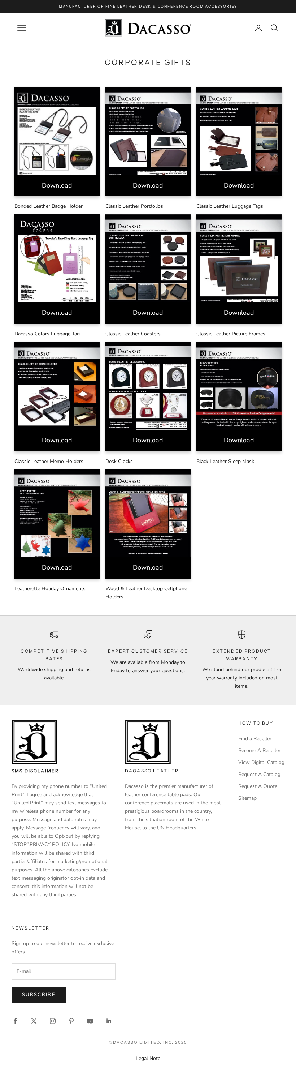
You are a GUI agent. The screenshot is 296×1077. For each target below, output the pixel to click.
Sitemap (247, 798)
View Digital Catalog (261, 762)
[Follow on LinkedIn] (109, 1021)
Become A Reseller (259, 750)
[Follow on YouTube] (90, 1021)
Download (57, 185)
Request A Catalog (259, 774)
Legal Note (148, 1058)
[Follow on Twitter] (34, 1021)
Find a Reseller (254, 738)
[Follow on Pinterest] (71, 1021)
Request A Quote (257, 786)
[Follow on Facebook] (15, 1021)
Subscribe (39, 994)
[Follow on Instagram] (52, 1021)
